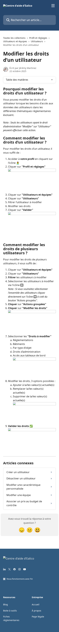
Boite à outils (10, 610)
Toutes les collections (14, 37)
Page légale (38, 616)
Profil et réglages (38, 37)
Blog (5, 604)
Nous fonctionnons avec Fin (20, 578)
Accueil (35, 604)
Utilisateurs (37, 41)
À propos (36, 610)
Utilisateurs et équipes (15, 41)
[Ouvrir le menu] (53, 6)
